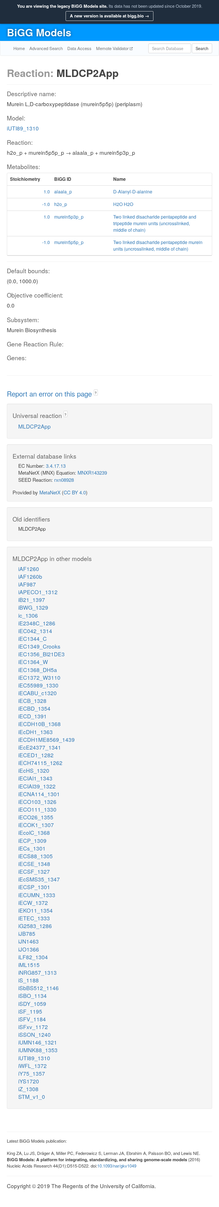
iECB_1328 (32, 700)
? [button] (96, 392)
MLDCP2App (34, 426)
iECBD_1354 (34, 708)
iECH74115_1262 (40, 762)
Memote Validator (113, 48)
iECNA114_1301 (39, 794)
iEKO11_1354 (35, 910)
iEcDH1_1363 (35, 732)
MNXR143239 (92, 472)
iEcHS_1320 (33, 770)
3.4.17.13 (56, 465)
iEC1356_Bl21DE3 (41, 654)
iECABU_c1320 (37, 693)
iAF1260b (30, 576)
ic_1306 (28, 615)
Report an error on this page (50, 394)
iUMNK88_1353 (38, 1050)
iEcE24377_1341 (39, 747)
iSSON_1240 (34, 1034)
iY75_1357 (31, 1073)
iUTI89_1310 (23, 128)
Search (202, 48)
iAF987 (27, 584)
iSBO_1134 (32, 995)
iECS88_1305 (35, 856)
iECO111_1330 (37, 809)
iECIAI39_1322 (37, 786)
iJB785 (26, 933)
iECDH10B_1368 (39, 724)
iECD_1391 (32, 716)
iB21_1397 (31, 599)
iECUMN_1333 (36, 895)
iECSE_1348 (34, 863)
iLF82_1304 (33, 957)
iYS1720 (28, 1081)
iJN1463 (28, 941)
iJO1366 (28, 949)
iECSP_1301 (34, 887)
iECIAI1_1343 (35, 778)
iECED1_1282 (36, 755)
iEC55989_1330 (38, 685)
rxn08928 (64, 479)
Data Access (79, 48)
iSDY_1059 (32, 1003)
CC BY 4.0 (75, 492)
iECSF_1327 (34, 871)
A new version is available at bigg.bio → (109, 16)
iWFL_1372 (32, 1065)
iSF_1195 (30, 1011)
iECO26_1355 (35, 817)
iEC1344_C (32, 638)
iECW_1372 (33, 902)
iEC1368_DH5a (37, 669)
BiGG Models (39, 32)
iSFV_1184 (32, 1019)
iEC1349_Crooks (39, 646)
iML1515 (29, 964)
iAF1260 (28, 568)
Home (19, 48)
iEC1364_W (33, 661)
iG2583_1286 (35, 925)
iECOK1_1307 (36, 825)
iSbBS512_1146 (38, 988)
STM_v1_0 (31, 1096)
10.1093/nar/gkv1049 (116, 1166)
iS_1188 (28, 980)
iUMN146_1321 (37, 1042)
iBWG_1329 (33, 607)
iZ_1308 (28, 1089)
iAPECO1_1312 (38, 592)
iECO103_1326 (37, 801)
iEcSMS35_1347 (39, 879)
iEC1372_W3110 (39, 677)
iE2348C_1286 (36, 623)
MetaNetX (49, 492)
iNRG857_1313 (37, 972)
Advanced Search (46, 48)
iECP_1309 (32, 840)
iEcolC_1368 (34, 832)
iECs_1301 (32, 848)
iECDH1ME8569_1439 (46, 739)
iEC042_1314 (35, 631)
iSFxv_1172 (33, 1026)
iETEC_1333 (34, 918)
